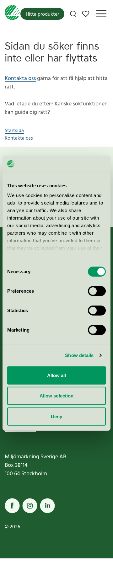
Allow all (56, 375)
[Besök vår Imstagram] (29, 505)
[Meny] (101, 14)
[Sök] (73, 14)
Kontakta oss (20, 78)
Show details (79, 355)
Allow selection (57, 395)
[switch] (97, 291)
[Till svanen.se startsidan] (12, 14)
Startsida (14, 131)
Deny (56, 416)
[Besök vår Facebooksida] (12, 505)
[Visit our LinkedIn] (47, 505)
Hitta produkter (42, 14)
